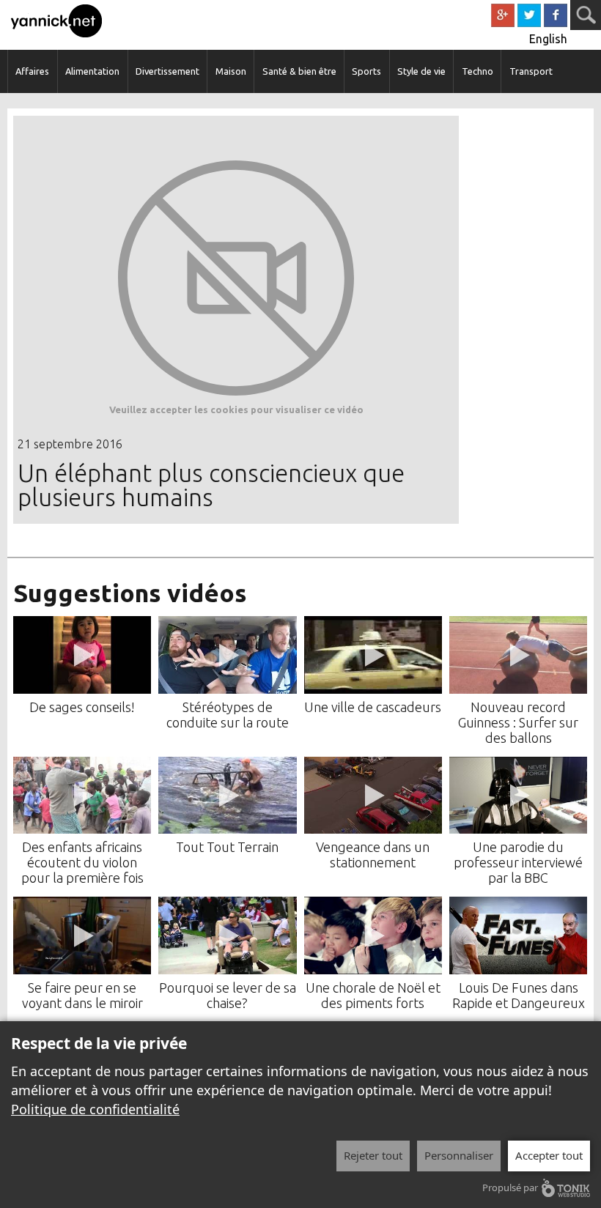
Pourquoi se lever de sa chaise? (227, 995)
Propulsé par (510, 1187)
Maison (230, 71)
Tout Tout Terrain (227, 847)
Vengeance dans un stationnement (372, 855)
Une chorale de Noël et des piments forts (373, 995)
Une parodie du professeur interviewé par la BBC (518, 862)
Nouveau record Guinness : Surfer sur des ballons (518, 722)
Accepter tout (549, 1155)
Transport (531, 71)
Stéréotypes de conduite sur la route (227, 715)
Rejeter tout (373, 1155)
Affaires (32, 71)
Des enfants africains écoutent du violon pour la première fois (82, 862)
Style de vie (421, 71)
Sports (366, 71)
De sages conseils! (82, 707)
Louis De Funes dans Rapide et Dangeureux (518, 995)
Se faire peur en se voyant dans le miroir (82, 995)
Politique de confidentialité (95, 1109)
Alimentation (92, 71)
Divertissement (167, 71)
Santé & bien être (299, 71)
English (548, 38)
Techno (477, 71)
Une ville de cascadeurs (372, 707)
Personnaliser (458, 1155)
